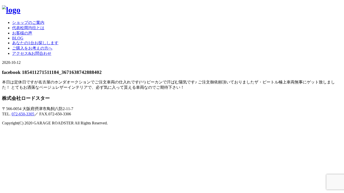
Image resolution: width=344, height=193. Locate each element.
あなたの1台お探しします (35, 43)
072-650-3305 (23, 114)
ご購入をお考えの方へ (32, 48)
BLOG (17, 38)
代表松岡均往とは (28, 28)
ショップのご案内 (28, 22)
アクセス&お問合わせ (31, 53)
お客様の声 (22, 33)
